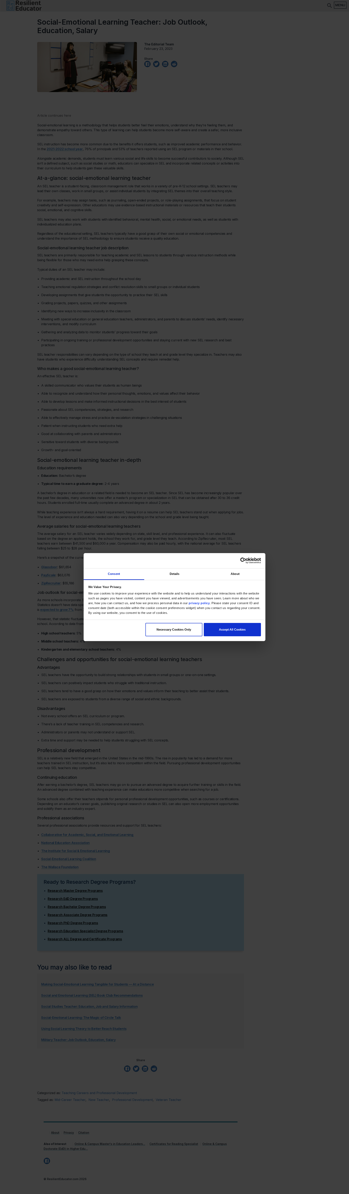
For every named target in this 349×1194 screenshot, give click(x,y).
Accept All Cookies (232, 629)
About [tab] (235, 573)
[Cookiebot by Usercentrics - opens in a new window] (243, 561)
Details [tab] (175, 573)
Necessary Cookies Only (174, 629)
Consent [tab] (114, 573)
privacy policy (199, 603)
